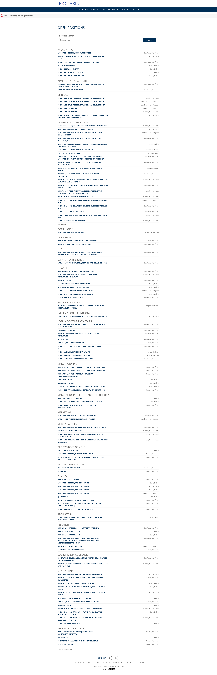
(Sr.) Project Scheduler (68, 450)
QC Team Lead (63, 497)
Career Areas (123, 10)
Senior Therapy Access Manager (71, 221)
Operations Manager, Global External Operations (80, 609)
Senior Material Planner (69, 624)
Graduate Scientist (66, 383)
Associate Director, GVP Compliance (73, 483)
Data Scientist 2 (65, 637)
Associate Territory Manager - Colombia (75, 150)
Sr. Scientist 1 (64, 471)
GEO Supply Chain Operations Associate (75, 598)
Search (149, 40)
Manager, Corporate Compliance (72, 343)
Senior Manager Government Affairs (74, 352)
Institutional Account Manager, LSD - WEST (77, 197)
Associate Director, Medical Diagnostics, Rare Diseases (82, 427)
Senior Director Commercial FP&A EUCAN (75, 291)
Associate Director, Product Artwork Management (80, 574)
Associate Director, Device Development (75, 454)
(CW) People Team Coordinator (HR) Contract (77, 241)
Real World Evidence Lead (69, 468)
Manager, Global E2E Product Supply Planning (78, 602)
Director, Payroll (65, 280)
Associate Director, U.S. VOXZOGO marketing (77, 416)
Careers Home (83, 10)
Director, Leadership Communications (74, 244)
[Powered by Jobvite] (108, 671)
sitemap (89, 663)
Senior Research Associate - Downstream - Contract (80, 402)
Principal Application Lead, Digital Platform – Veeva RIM (82, 316)
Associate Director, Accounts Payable (74, 53)
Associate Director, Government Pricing (75, 129)
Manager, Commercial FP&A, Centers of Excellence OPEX (82, 263)
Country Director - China (69, 153)
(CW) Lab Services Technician (70, 398)
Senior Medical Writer (67, 108)
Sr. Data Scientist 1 (66, 644)
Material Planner (65, 605)
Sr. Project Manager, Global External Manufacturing (81, 390)
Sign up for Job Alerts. (66, 649)
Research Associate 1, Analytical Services (76, 500)
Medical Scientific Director (70, 431)
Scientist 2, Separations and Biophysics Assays (78, 641)
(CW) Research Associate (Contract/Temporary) (78, 528)
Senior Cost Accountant (68, 69)
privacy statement (102, 663)
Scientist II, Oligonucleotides (71, 550)
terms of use (117, 663)
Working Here (109, 10)
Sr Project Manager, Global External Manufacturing (81, 387)
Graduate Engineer (66, 380)
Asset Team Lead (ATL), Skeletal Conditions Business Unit (82, 126)
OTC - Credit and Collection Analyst (74, 287)
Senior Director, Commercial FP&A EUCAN (75, 294)
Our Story (95, 10)
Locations (135, 10)
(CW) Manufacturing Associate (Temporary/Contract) (81, 367)
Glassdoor (116, 658)
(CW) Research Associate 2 (69, 531)
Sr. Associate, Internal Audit (70, 297)
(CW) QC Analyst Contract (69, 479)
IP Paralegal (63, 339)
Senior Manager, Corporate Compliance (75, 359)
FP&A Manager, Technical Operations (74, 284)
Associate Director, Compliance (72, 232)
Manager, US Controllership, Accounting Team (78, 62)
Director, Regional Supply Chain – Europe (76, 583)
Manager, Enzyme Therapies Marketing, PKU (76, 419)
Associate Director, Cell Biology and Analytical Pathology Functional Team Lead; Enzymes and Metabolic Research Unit (79, 540)
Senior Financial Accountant (71, 72)
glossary (141, 663)
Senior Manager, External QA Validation (75, 509)
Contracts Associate (67, 330)
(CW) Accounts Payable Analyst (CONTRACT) (76, 271)
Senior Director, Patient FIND (71, 212)
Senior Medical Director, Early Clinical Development (81, 98)
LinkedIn (110, 658)
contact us (130, 663)
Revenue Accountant (67, 66)
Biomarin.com (78, 663)
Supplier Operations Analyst (70, 90)
